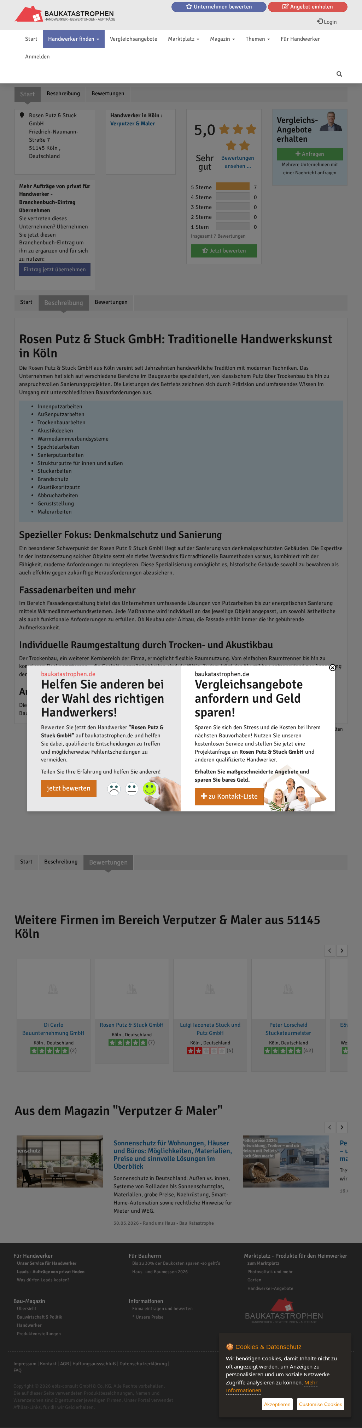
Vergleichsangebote (133, 38)
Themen (256, 38)
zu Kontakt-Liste (232, 796)
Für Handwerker (300, 38)
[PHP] (64, 14)
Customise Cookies (320, 1404)
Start (31, 38)
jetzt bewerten (68, 788)
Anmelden (37, 56)
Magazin (221, 38)
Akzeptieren (277, 1404)
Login (329, 22)
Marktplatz (182, 38)
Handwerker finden (72, 38)
